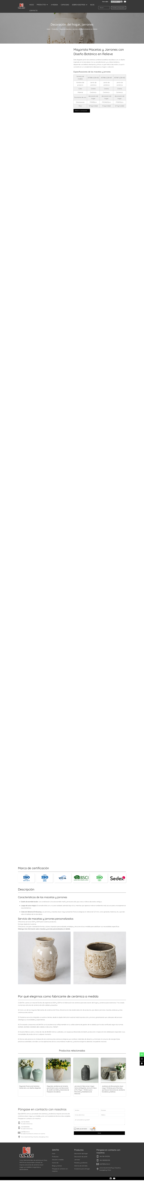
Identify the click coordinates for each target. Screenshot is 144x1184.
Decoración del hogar (65, 24)
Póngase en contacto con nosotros (60, 1170)
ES (116, 1)
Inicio (48, 29)
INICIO (31, 5)
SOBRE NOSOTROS (78, 5)
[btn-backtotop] (142, 1063)
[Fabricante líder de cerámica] (21, 5)
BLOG (92, 5)
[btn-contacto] (142, 1059)
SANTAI (55, 1150)
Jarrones (87, 24)
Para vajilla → (105, 1)
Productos (55, 29)
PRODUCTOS (41, 5)
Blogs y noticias (57, 1166)
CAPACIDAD (65, 5)
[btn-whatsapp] (142, 1054)
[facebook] (121, 1)
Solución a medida (58, 1159)
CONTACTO (33, 10)
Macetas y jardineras (80, 1163)
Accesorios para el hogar (82, 1169)
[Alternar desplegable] (47, 4)
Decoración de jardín (80, 1156)
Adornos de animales (80, 1166)
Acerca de (55, 1163)
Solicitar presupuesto (118, 7)
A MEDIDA (54, 5)
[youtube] (125, 1)
